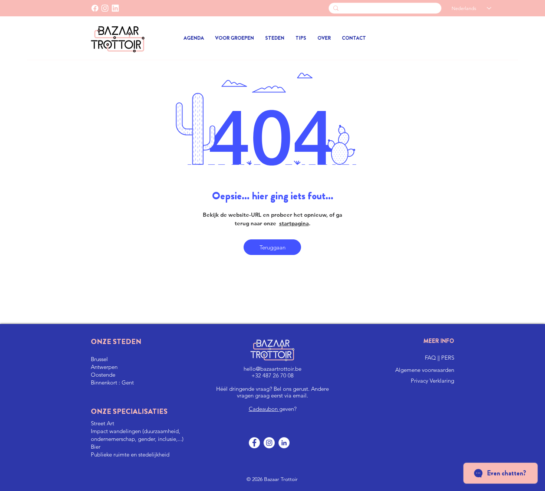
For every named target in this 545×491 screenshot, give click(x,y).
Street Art (102, 423)
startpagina (294, 223)
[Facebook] (95, 8)
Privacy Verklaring (432, 380)
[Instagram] (269, 442)
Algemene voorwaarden (424, 369)
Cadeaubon (264, 408)
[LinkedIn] (115, 8)
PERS (447, 357)
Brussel (99, 359)
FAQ (431, 357)
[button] (234, 38)
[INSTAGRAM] (105, 8)
